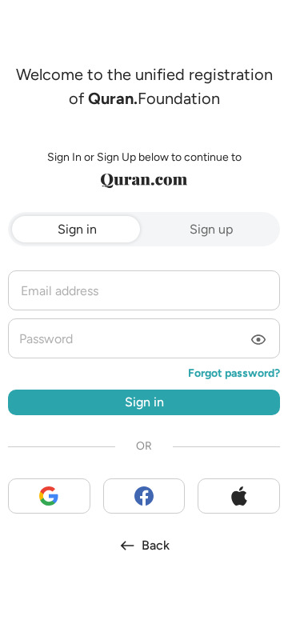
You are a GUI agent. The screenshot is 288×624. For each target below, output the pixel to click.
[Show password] (258, 341)
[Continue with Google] (49, 496)
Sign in (77, 229)
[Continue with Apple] (239, 496)
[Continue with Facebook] (144, 496)
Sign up (211, 229)
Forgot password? (234, 373)
